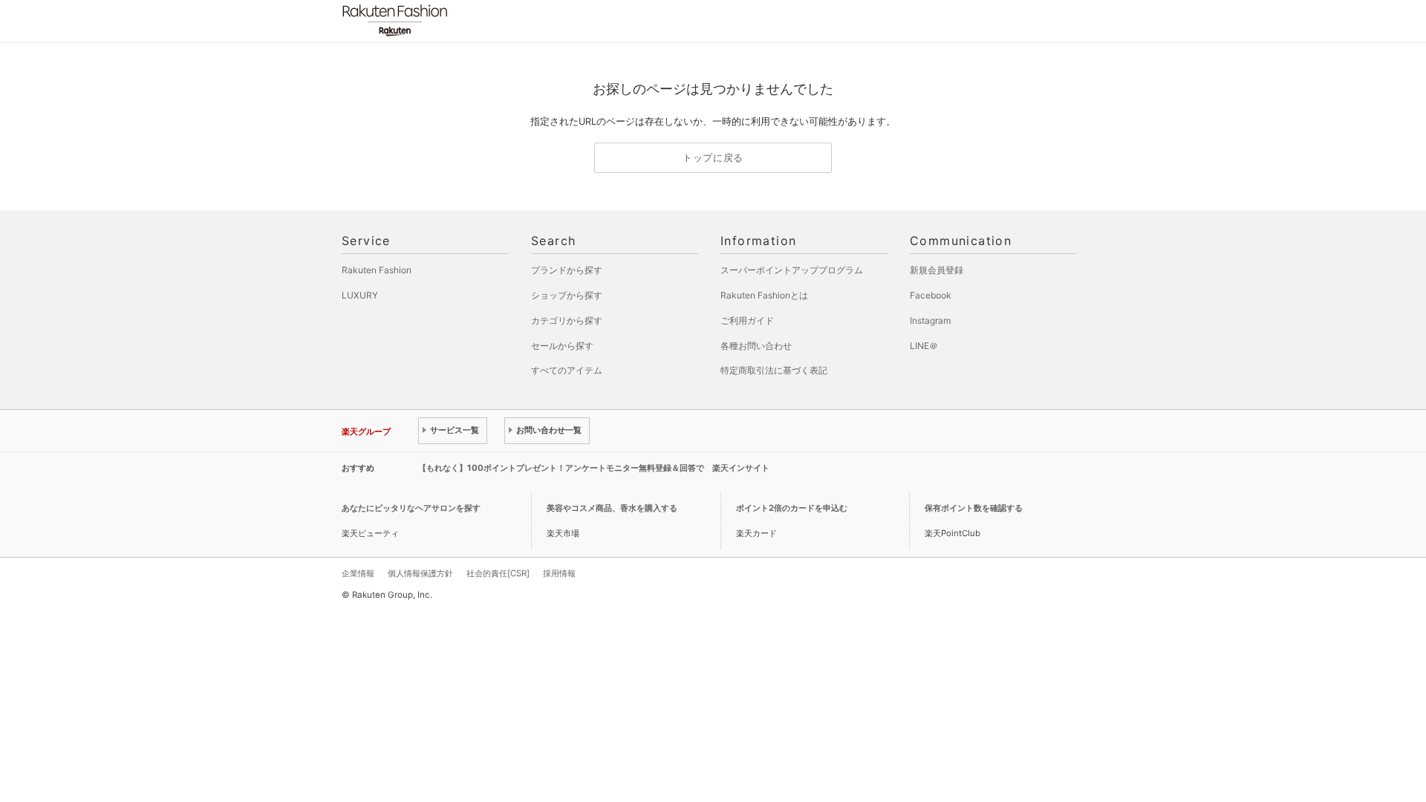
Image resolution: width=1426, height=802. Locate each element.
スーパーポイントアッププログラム (791, 270)
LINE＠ (924, 345)
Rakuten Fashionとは (764, 295)
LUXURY (360, 295)
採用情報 (559, 573)
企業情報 (358, 573)
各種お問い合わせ (756, 345)
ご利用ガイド (747, 320)
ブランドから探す (566, 270)
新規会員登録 (936, 270)
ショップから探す (566, 295)
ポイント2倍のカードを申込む (791, 508)
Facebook (930, 295)
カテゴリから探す (566, 320)
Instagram (930, 320)
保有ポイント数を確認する (974, 508)
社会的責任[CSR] (498, 573)
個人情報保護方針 (420, 573)
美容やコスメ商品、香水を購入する (612, 508)
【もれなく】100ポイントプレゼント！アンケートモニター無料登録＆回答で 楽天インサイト (593, 468)
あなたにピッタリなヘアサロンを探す (411, 508)
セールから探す (562, 345)
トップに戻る (713, 157)
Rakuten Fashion (457, 20)
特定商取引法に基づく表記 (773, 370)
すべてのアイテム (566, 370)
